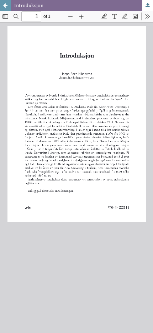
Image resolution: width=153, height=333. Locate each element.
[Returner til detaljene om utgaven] (5, 5)
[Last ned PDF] (147, 5)
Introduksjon (28, 5)
